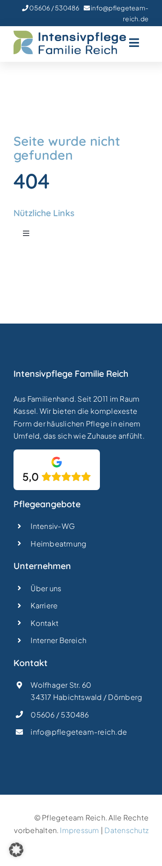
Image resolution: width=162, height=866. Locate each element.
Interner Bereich (58, 640)
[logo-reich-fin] (70, 34)
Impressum (79, 830)
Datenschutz (126, 830)
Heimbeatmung (58, 543)
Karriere (44, 605)
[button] (16, 850)
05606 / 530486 (54, 8)
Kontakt (44, 623)
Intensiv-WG (53, 526)
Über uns (46, 588)
